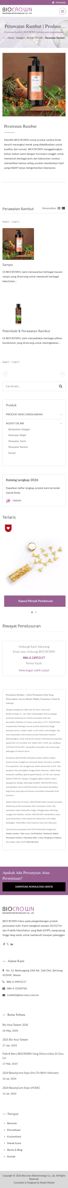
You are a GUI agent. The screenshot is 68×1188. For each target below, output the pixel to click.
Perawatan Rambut (55, 38)
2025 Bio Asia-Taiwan (15, 1039)
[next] (62, 374)
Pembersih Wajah (50, 834)
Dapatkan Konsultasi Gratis (34, 887)
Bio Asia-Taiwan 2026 (15, 1025)
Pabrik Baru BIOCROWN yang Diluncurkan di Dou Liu (33, 1056)
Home (11, 38)
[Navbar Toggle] (62, 11)
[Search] (60, 386)
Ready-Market (47, 1183)
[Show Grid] (59, 208)
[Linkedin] (12, 944)
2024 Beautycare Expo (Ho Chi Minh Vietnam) (30, 1073)
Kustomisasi (14, 1136)
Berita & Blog (14, 1150)
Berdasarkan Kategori (19, 429)
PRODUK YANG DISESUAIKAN (24, 414)
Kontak (11, 1156)
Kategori (20, 38)
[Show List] (63, 208)
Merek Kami (14, 1143)
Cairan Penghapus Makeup (49, 838)
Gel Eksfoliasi (36, 834)
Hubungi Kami (32, 842)
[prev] (5, 374)
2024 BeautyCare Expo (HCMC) (21, 1088)
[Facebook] (4, 944)
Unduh (16, 500)
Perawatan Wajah (17, 435)
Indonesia (61, 2)
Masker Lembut (12, 834)
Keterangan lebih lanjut (34, 670)
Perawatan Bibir (30, 838)
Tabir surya (25, 834)
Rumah (12, 453)
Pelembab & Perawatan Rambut (26, 331)
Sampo (7, 265)
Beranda (12, 1123)
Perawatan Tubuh (17, 441)
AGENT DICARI (35, 38)
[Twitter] (7, 944)
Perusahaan (14, 1130)
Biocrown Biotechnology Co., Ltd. (38, 1176)
